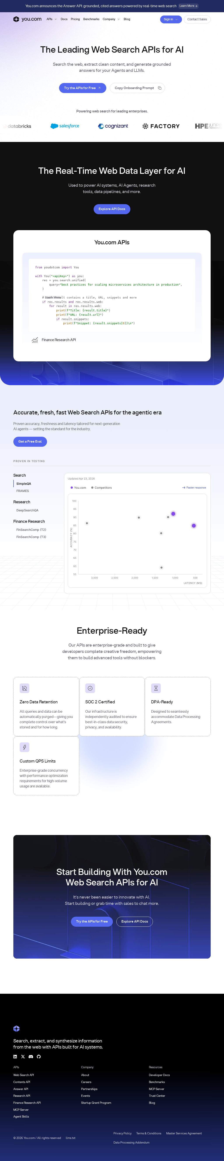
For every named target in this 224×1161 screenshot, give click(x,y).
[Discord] (30, 1056)
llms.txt (70, 1138)
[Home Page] (16, 1029)
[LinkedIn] (15, 1056)
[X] (23, 1056)
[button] (52, 19)
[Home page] (27, 19)
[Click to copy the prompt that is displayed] (137, 88)
